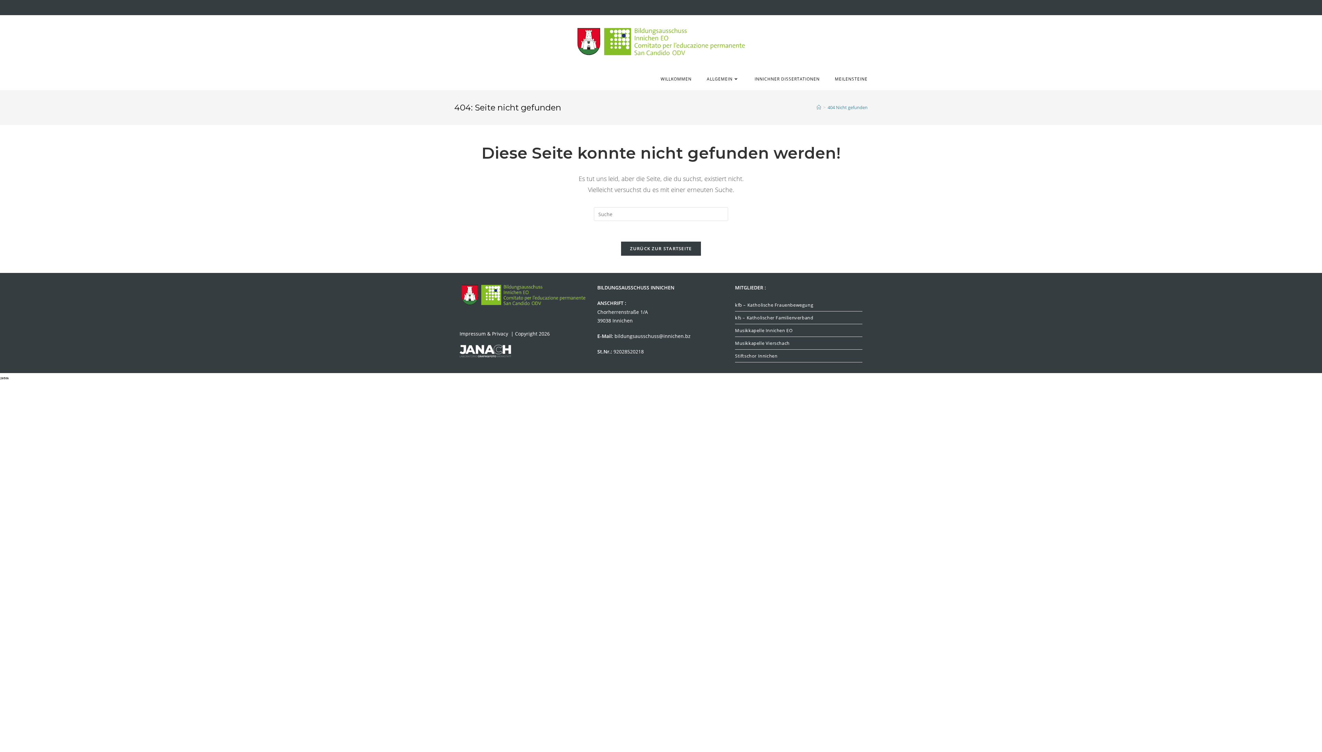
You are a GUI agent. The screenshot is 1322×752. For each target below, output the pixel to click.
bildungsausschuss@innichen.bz (653, 336)
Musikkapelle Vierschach (762, 343)
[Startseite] (819, 107)
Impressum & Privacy (485, 333)
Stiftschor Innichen (756, 356)
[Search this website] (661, 213)
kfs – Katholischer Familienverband (774, 318)
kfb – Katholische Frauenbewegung (774, 305)
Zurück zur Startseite (661, 248)
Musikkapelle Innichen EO (764, 330)
